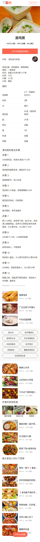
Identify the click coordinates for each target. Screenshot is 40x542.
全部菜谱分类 (20, 356)
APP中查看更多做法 (20, 51)
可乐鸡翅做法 (29, 338)
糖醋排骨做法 (29, 350)
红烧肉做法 (10, 344)
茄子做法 (29, 344)
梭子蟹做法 (29, 332)
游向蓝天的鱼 (14, 59)
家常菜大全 (10, 338)
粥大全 (11, 332)
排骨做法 (10, 350)
